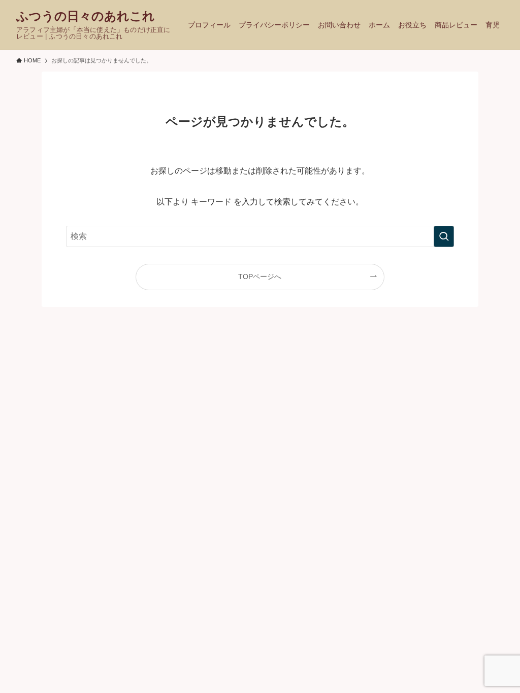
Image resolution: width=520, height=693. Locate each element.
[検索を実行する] (444, 236)
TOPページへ (259, 276)
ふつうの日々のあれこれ (85, 16)
